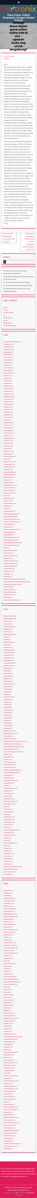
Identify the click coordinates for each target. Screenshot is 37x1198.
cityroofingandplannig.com (11, 772)
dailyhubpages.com (9, 532)
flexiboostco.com (8, 344)
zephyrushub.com (8, 349)
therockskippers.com (9, 1099)
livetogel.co (6, 508)
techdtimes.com (8, 629)
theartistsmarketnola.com (10, 1081)
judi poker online (8, 312)
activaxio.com (7, 448)
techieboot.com (8, 631)
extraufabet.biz (7, 691)
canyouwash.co (8, 624)
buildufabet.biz (7, 728)
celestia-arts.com (8, 906)
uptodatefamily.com (9, 835)
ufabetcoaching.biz (9, 589)
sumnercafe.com (8, 825)
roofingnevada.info (9, 568)
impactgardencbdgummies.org (12, 866)
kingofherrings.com (9, 1021)
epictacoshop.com (8, 1060)
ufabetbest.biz (7, 704)
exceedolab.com (8, 446)
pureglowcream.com (9, 1034)
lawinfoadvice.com (9, 819)
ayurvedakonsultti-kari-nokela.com (13, 751)
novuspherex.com (8, 396)
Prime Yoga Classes (9, 1192)
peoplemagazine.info (9, 618)
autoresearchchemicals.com (11, 1143)
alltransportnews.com (9, 731)
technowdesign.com (9, 767)
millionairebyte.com (9, 594)
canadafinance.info (9, 1068)
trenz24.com (7, 992)
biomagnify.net (7, 874)
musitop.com (7, 838)
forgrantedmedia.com (9, 924)
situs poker (5, 1176)
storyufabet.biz (7, 712)
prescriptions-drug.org (10, 945)
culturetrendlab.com (9, 488)
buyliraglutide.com (8, 660)
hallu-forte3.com (8, 1094)
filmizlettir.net (7, 895)
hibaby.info (6, 548)
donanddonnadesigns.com (11, 519)
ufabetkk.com (7, 1010)
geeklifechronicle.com (10, 461)
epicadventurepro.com (10, 472)
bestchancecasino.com (10, 555)
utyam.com (6, 840)
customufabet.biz (8, 710)
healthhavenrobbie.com (10, 516)
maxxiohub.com (8, 386)
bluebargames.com (9, 911)
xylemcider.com (8, 856)
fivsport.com (7, 814)
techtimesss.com (8, 935)
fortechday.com (7, 597)
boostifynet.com (8, 407)
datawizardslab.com (9, 456)
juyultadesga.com (8, 778)
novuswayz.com (8, 417)
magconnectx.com (8, 571)
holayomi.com (7, 576)
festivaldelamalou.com (10, 914)
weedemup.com (8, 553)
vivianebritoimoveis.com (10, 953)
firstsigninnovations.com (10, 916)
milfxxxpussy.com (8, 832)
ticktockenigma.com (9, 493)
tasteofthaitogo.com (9, 1041)
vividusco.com (7, 378)
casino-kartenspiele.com (10, 979)
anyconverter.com (8, 1000)
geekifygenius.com (9, 498)
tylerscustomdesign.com (10, 929)
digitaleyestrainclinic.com (11, 1117)
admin (7, 58)
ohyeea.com (7, 845)
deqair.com (6, 806)
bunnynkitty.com (8, 1044)
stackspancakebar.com (10, 1086)
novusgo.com (7, 480)
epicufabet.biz (7, 715)
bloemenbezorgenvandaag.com (13, 1036)
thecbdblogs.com (8, 1141)
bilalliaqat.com (7, 558)
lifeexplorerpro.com (9, 477)
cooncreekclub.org (9, 901)
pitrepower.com (8, 1112)
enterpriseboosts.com (9, 976)
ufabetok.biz (7, 720)
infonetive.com (7, 1057)
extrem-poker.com (8, 793)
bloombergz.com (8, 974)
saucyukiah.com (8, 890)
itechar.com (6, 637)
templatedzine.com (9, 817)
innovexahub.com (8, 367)
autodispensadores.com (10, 561)
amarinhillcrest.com (9, 963)
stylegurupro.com (8, 454)
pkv (2, 1168)
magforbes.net (7, 955)
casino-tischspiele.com (10, 984)
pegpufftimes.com (8, 903)
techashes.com (7, 621)
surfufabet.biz (7, 702)
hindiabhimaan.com (9, 1135)
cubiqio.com (7, 459)
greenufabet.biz (8, 686)
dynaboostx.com (8, 422)
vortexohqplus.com (9, 433)
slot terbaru (7, 1168)
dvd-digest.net (7, 1078)
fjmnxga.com (7, 1049)
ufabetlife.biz (7, 694)
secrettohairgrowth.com (10, 1039)
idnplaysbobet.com (9, 534)
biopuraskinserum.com (10, 1062)
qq (4, 315)
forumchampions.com (9, 908)
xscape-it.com (7, 759)
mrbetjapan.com (8, 1023)
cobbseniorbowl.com (9, 765)
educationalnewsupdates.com (12, 341)
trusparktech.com (8, 401)
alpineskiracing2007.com (11, 1107)
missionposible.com (9, 1120)
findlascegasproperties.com (11, 514)
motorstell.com (7, 940)
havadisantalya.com (9, 626)
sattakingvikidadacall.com (11, 537)
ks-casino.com (7, 796)
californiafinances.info (10, 1065)
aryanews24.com (8, 757)
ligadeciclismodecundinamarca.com (14, 579)
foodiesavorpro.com (9, 467)
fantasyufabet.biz (8, 676)
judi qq (5, 307)
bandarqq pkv (27, 1171)
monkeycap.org (8, 958)
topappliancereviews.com (11, 1130)
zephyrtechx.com (8, 412)
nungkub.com (7, 851)
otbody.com (6, 987)
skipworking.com (8, 995)
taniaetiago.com (8, 858)
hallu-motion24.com (9, 1096)
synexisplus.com (8, 360)
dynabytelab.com (8, 354)
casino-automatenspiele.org (11, 981)
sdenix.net (6, 961)
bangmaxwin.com (8, 1055)
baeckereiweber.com (9, 616)
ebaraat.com (7, 644)
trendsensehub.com (9, 490)
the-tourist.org (7, 966)
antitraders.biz (7, 754)
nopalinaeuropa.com (9, 871)
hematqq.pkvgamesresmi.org (18, 1176)
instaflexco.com (8, 425)
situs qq (5, 310)
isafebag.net (7, 971)
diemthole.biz (7, 1008)
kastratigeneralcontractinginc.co (13, 744)
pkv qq (5, 320)
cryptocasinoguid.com (10, 738)
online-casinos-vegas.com (11, 1122)
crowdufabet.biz (8, 725)
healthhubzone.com (9, 642)
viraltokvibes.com (8, 950)
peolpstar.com (7, 927)
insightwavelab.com (9, 474)
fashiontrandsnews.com (10, 733)
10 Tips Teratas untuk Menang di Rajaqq (17, 282)
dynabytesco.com (8, 451)
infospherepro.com (9, 464)
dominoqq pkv (7, 323)
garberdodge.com (8, 919)
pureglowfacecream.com (10, 1018)
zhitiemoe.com (7, 848)
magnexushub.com (9, 652)
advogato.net (7, 968)
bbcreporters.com (8, 736)
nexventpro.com (8, 409)
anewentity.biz (7, 1026)
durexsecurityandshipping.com (12, 770)
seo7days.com (7, 1031)
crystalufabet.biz (8, 718)
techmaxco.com (8, 443)
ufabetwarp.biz (7, 668)
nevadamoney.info (8, 1070)
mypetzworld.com (8, 783)
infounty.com (7, 785)
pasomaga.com (8, 864)
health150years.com (9, 942)
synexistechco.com (9, 373)
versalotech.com (8, 441)
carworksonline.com (9, 932)
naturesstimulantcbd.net (10, 869)
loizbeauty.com (7, 997)
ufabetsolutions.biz (9, 697)
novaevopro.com (8, 399)
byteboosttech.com (9, 650)
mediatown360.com (9, 1115)
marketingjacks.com (9, 1128)
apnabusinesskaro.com (10, 1146)
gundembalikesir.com (9, 634)
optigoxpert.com (8, 414)
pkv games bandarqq (9, 325)
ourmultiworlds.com (9, 898)
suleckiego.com (8, 1148)
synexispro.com (8, 574)
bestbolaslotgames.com (10, 540)
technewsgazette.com (10, 1015)
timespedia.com (8, 1002)
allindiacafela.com (8, 1104)
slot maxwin (16, 1174)
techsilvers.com (8, 809)
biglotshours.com (8, 658)
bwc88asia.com (8, 791)
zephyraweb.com (8, 388)
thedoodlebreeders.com (10, 801)
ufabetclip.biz (7, 671)
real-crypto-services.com (10, 780)
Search (6, 257)
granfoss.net (7, 1102)
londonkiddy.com (8, 587)
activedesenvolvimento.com (11, 529)
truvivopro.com (7, 375)
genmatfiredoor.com (9, 511)
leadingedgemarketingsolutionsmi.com (15, 741)
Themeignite (22, 1192)
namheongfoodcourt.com (10, 1088)
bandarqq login (7, 317)
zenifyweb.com (7, 506)
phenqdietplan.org (8, 822)
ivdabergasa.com (8, 775)
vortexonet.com (8, 362)
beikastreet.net (7, 893)
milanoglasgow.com (9, 1091)
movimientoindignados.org (11, 830)
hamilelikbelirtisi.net (9, 438)
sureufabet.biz (7, 707)
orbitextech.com (8, 501)
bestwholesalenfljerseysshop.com (13, 746)
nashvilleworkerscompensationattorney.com (16, 581)
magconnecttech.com (9, 503)
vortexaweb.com (8, 391)
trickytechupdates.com (10, 1133)
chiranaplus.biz (8, 1083)
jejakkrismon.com (8, 1005)
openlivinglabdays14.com (11, 749)
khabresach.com (8, 1138)
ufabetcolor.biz (7, 689)
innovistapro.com (8, 427)
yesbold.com (7, 639)
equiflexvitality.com (9, 524)
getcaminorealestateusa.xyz (11, 600)
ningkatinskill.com (8, 811)
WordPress (18, 1195)
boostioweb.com (8, 347)
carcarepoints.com (8, 798)
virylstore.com (7, 937)
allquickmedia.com (9, 1013)
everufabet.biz (7, 723)
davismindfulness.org (9, 592)
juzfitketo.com (7, 861)
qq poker (3, 1171)
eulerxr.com (6, 495)
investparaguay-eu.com (10, 788)
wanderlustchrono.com (10, 485)
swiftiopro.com (7, 435)
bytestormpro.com (8, 482)
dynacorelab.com (8, 370)
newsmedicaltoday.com (10, 566)
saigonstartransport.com (10, 1052)
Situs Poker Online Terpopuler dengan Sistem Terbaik (18, 18)
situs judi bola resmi (18, 1168)
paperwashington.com (10, 550)
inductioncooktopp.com (10, 563)
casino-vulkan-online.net (10, 1109)
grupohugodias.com (9, 804)
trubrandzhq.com (8, 404)
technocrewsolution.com (10, 948)
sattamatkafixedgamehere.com (12, 542)
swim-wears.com (8, 921)
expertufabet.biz (8, 673)
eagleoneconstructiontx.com (11, 521)
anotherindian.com (9, 853)
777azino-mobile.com (9, 762)
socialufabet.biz (8, 699)
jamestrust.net (7, 989)
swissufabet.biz (8, 681)
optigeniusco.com (8, 394)
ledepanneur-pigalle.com (10, 1075)
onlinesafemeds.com (9, 663)
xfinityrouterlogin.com (9, 1125)
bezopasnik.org (8, 1047)
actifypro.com (7, 420)
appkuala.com (7, 1028)
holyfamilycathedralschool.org (12, 584)
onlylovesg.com (8, 527)
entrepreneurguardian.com (11, 545)
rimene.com (6, 1073)
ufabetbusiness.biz (9, 684)
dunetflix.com (7, 827)
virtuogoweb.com (8, 655)
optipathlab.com (8, 352)
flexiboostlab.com (8, 430)
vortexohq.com (7, 469)
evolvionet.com (7, 357)
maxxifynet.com (8, 365)
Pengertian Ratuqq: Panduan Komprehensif (18, 285)
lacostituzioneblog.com (10, 843)
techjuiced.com (7, 647)
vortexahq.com (7, 381)
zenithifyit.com (7, 383)
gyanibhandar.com (9, 665)
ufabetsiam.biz (7, 678)
